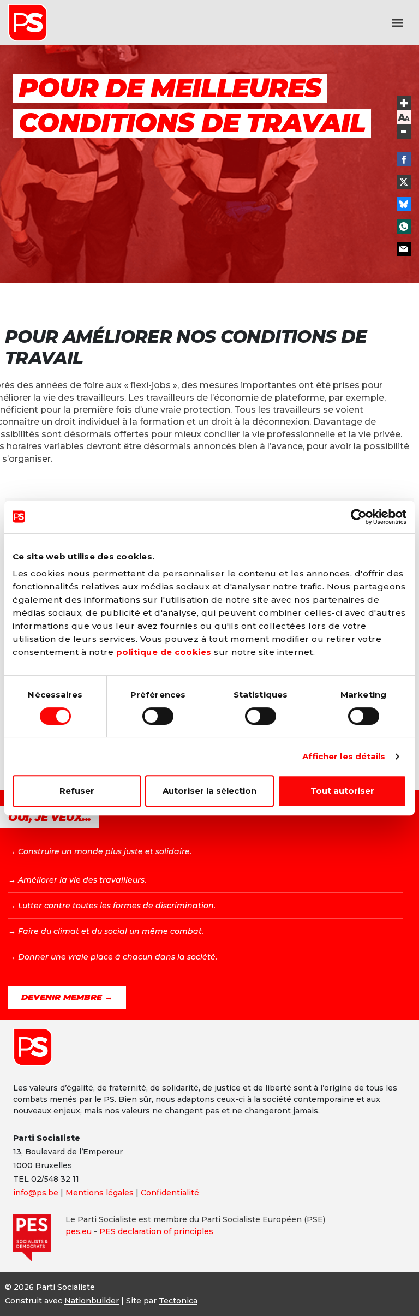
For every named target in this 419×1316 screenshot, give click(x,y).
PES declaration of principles (156, 1231)
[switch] (157, 716)
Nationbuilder (91, 1301)
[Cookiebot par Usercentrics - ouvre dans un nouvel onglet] (358, 517)
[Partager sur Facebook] (404, 159)
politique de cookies (164, 652)
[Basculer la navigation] (397, 23)
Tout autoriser (342, 790)
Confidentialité (170, 1193)
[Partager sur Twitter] (404, 182)
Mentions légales (99, 1193)
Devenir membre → (67, 997)
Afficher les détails (344, 756)
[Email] (404, 249)
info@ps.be (35, 1193)
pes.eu (78, 1231)
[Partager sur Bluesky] (404, 204)
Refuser (76, 790)
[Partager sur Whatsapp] (404, 226)
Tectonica (178, 1301)
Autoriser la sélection (209, 790)
